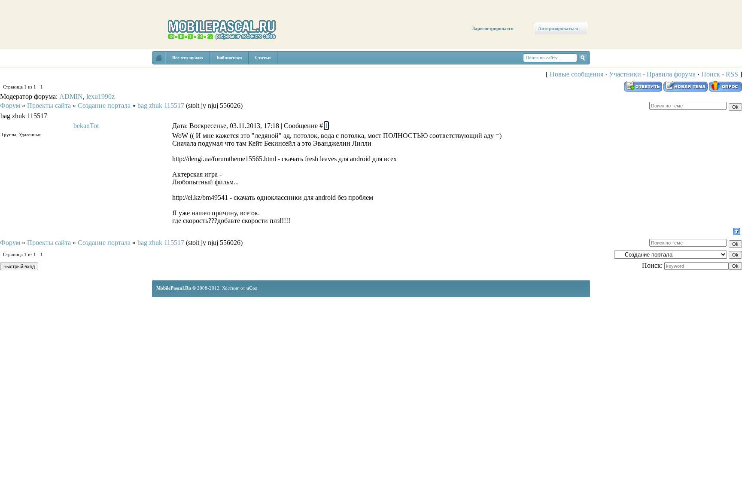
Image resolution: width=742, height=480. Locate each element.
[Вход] (78, 80)
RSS (732, 74)
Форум (10, 105)
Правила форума (671, 74)
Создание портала (104, 105)
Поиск (710, 74)
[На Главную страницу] (159, 57)
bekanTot (86, 125)
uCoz (251, 287)
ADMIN (71, 96)
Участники (625, 74)
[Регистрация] (50, 73)
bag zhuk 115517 (160, 105)
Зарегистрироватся (493, 28)
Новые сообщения (576, 74)
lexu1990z (100, 96)
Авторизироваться (558, 28)
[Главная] (24, 65)
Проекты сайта (49, 105)
